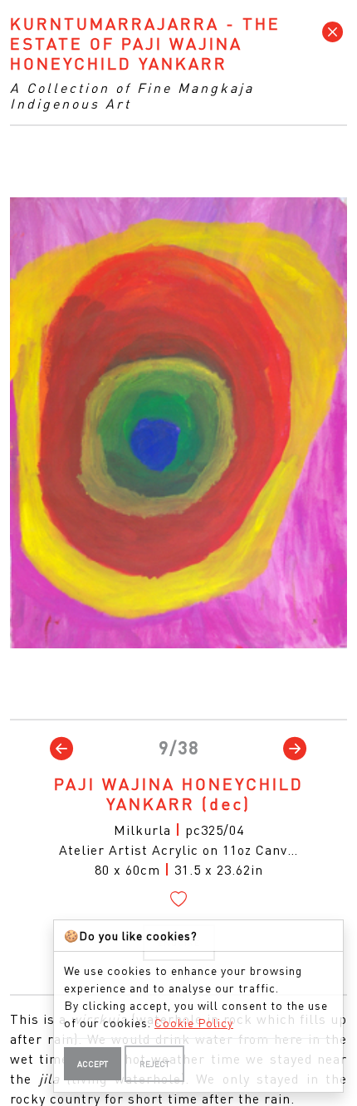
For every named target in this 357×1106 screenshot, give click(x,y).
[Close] (333, 32)
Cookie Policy (193, 1022)
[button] (62, 748)
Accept (92, 1064)
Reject (154, 1064)
